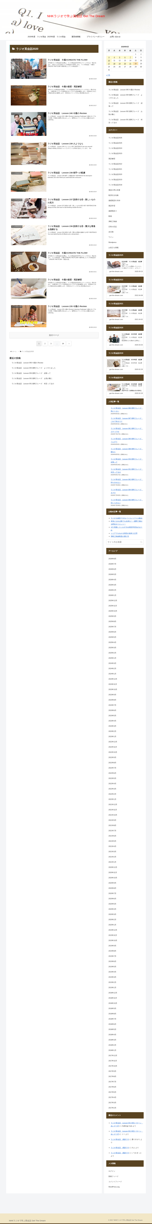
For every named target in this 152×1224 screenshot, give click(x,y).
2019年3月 (112, 977)
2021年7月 (112, 831)
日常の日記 (112, 227)
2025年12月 (112, 600)
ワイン (110, 237)
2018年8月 (112, 1014)
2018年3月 (112, 1040)
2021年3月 (112, 851)
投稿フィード (113, 1176)
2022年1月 (112, 799)
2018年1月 (112, 1050)
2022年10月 (112, 752)
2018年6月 (112, 1024)
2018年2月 (112, 1045)
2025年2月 (112, 653)
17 (109, 64)
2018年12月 (112, 993)
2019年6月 (112, 961)
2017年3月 (112, 1102)
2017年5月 (112, 1092)
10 (109, 60)
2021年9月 (112, 820)
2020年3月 (112, 914)
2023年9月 (112, 695)
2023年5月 (112, 715)
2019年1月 (112, 987)
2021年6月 (112, 836)
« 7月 (108, 75)
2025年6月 (112, 632)
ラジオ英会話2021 (115, 169)
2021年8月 (112, 825)
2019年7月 (112, 956)
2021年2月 (112, 857)
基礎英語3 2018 (114, 200)
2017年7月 (112, 1082)
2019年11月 (112, 935)
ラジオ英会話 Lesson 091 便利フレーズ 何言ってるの (33, 384)
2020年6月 (112, 899)
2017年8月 (112, 1076)
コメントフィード (115, 1181)
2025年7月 (112, 627)
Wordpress (112, 242)
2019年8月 (112, 951)
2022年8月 (112, 763)
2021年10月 (112, 815)
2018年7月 (112, 1019)
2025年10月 (112, 611)
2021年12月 (112, 804)
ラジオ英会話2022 (115, 164)
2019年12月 (112, 930)
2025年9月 (112, 616)
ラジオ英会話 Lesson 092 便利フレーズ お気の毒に (32, 378)
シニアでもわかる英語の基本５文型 (124, 533)
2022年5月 (112, 778)
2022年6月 (112, 773)
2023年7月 (112, 705)
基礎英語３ (112, 211)
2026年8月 (112, 559)
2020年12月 (112, 867)
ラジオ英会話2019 (115, 179)
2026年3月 (112, 585)
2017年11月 (112, 1061)
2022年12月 (112, 742)
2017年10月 (112, 1066)
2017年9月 (112, 1071)
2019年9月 (112, 946)
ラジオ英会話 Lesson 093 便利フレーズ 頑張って (31, 373)
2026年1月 (112, 595)
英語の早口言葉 (114, 190)
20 (125, 64)
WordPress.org (114, 1187)
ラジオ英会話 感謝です (120, 1139)
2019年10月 (112, 940)
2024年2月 (112, 668)
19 (120, 64)
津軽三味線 (112, 221)
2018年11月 (112, 998)
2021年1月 (112, 862)
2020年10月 (112, 878)
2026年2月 (112, 590)
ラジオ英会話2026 (115, 138)
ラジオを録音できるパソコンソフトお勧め (126, 518)
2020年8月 (112, 888)
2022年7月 (112, 768)
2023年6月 (112, 710)
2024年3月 (112, 663)
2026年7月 (112, 564)
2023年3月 (112, 726)
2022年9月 (112, 757)
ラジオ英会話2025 (115, 143)
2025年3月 (112, 647)
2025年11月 (112, 606)
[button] (141, 542)
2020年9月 (112, 883)
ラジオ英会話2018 (115, 185)
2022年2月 (112, 794)
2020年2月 (112, 919)
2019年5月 (112, 967)
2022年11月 (112, 747)
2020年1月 (112, 925)
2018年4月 (112, 1035)
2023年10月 (112, 689)
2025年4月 (112, 642)
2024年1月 (112, 674)
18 (114, 64)
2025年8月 (112, 621)
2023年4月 (112, 721)
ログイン (111, 1171)
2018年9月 (112, 1008)
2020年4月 (112, 909)
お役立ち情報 (113, 247)
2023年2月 (112, 731)
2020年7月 (112, 893)
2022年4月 (112, 783)
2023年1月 (112, 736)
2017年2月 (112, 1108)
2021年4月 (112, 846)
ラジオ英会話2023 (115, 153)
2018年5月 (112, 1029)
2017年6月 (112, 1087)
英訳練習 (111, 159)
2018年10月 (112, 1003)
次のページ (54, 335)
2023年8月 (112, 700)
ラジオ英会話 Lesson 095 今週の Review (27, 363)
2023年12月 (112, 679)
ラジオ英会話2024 (115, 148)
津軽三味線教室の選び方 (120, 536)
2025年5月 (112, 637)
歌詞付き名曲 (113, 195)
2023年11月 (112, 684)
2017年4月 (112, 1097)
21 (130, 64)
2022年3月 (112, 789)
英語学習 (111, 206)
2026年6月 (112, 569)
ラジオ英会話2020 (115, 174)
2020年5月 (112, 904)
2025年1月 (112, 658)
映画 (110, 216)
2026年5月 (112, 574)
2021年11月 (112, 810)
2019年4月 (112, 972)
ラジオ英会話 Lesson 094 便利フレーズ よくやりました (34, 368)
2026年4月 (112, 580)
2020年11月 (112, 872)
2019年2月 (112, 982)
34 (63, 344)
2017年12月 (112, 1055)
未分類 (110, 232)
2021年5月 (112, 841)
